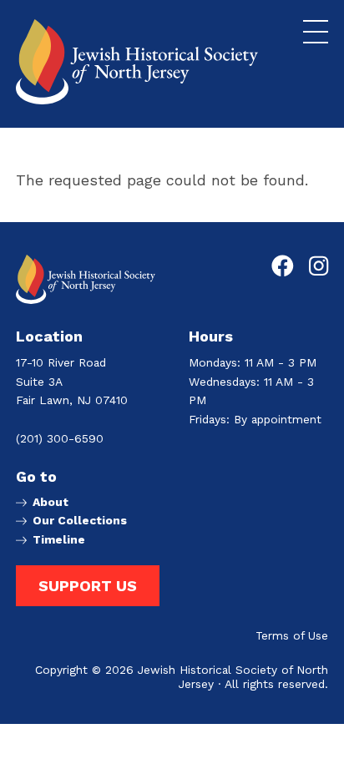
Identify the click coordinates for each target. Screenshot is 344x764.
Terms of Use (291, 636)
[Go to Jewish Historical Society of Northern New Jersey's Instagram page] (318, 266)
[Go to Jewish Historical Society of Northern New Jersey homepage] (137, 61)
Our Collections (80, 521)
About (50, 502)
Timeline (59, 540)
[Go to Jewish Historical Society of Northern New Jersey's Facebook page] (282, 266)
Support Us (87, 586)
